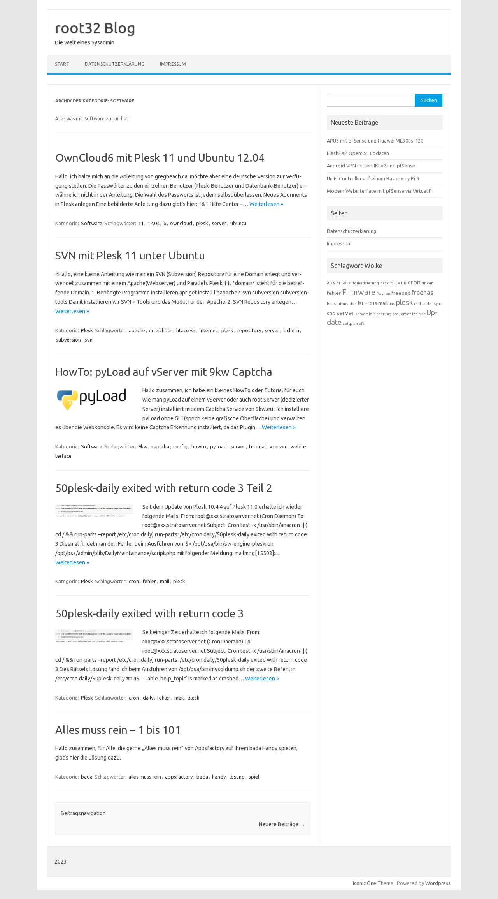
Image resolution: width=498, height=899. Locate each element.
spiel (254, 776)
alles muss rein (144, 776)
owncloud (181, 223)
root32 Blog (95, 27)
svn (89, 339)
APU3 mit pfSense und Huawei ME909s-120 (375, 140)
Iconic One (364, 883)
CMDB (401, 283)
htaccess (186, 330)
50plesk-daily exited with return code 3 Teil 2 (163, 488)
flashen (383, 293)
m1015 (370, 303)
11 (141, 223)
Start (62, 64)
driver (427, 283)
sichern (291, 330)
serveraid (363, 314)
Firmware (358, 291)
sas (331, 313)
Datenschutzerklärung (114, 64)
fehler (149, 581)
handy (219, 776)
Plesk (87, 330)
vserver (278, 446)
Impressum (173, 64)
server (219, 223)
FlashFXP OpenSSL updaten (358, 153)
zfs (362, 323)
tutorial (257, 446)
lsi (360, 303)
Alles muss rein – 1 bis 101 (118, 730)
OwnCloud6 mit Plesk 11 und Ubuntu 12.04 (160, 158)
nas (392, 303)
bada (87, 776)
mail (164, 581)
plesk (202, 223)
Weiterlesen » (266, 204)
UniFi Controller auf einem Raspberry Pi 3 (373, 178)
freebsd (400, 293)
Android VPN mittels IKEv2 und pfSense (371, 165)
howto (198, 446)
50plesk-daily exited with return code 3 (149, 613)
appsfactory (179, 776)
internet (208, 330)
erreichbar (160, 330)
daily (148, 697)
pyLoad (218, 446)
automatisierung (364, 283)
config (180, 446)
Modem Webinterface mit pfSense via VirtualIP (379, 191)
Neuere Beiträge (282, 824)
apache (137, 330)
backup (386, 283)
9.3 (329, 283)
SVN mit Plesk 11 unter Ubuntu (130, 255)
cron (134, 581)
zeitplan (350, 323)
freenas (422, 292)
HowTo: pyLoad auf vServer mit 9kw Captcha (163, 372)
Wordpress (438, 883)
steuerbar (402, 314)
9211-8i (340, 283)
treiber (418, 314)
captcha (160, 446)
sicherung (382, 314)
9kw (142, 446)
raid (417, 303)
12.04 (153, 223)
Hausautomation (342, 303)
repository (249, 330)
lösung (237, 776)
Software (91, 223)
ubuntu (238, 223)
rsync (437, 303)
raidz (426, 303)
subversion (68, 339)
